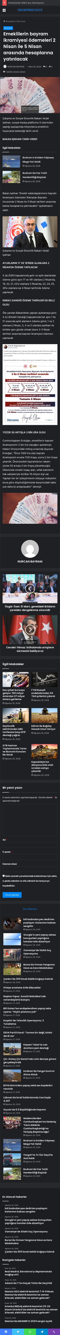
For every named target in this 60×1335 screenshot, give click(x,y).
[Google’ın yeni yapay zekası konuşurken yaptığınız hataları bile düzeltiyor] (12, 939)
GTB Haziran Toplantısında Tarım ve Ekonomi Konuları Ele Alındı (15, 750)
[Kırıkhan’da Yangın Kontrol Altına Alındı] (12, 1075)
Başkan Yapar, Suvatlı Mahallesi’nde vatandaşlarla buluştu (24, 998)
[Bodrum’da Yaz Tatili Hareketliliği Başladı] (11, 177)
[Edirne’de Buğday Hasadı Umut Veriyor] (44, 715)
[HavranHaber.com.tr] (30, 10)
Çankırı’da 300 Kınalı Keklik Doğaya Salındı (28, 979)
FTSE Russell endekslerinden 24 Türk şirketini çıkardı (43, 693)
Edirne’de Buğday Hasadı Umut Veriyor (43, 727)
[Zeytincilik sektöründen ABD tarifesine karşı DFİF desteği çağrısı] (16, 715)
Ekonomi (21, 21)
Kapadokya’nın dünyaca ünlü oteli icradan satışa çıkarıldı (42, 766)
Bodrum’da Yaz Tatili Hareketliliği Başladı (35, 1171)
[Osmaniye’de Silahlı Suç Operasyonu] (12, 955)
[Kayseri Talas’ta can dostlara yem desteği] (12, 1049)
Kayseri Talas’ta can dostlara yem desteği (36, 1046)
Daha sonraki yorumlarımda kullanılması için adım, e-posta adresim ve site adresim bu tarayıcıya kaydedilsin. (30, 881)
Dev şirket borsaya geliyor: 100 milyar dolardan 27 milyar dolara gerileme (14, 694)
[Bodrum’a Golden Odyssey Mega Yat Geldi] (11, 161)
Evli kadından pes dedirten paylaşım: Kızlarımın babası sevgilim (39, 923)
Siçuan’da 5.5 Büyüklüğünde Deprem (24, 1109)
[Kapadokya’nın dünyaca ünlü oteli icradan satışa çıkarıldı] (44, 751)
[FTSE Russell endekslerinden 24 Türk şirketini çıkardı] (44, 679)
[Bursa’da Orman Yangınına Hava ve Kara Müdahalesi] (12, 969)
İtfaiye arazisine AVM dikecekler (22, 987)
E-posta (7, 852)
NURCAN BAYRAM (16, 66)
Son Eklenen (30, 908)
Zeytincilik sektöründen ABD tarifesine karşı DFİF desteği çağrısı (14, 730)
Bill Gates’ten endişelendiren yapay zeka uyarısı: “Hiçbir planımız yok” (27, 1010)
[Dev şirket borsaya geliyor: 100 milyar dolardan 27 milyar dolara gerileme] (16, 679)
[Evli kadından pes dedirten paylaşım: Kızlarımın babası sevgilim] (12, 924)
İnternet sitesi (10, 864)
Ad (5, 839)
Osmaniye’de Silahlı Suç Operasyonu (26, 2)
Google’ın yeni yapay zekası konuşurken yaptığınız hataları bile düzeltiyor (39, 938)
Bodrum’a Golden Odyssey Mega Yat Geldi (39, 1142)
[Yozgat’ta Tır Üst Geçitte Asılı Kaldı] (12, 1159)
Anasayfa (10, 21)
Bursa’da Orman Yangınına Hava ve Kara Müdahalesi (39, 966)
